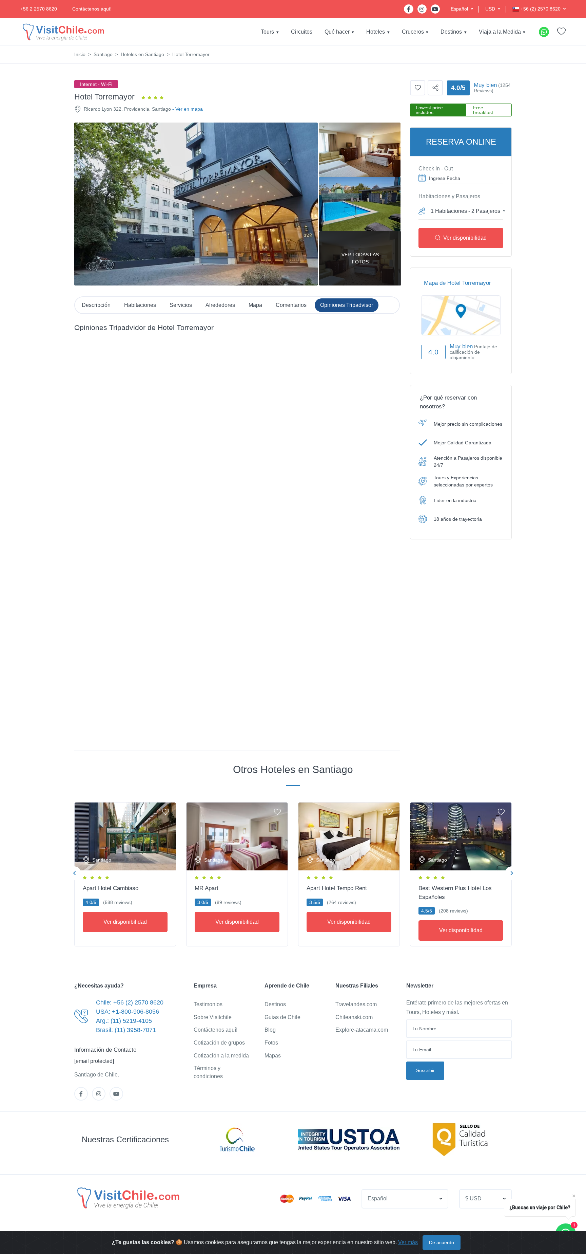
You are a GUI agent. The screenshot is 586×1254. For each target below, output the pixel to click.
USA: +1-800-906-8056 (127, 1011)
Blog (270, 1030)
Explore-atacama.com (361, 1030)
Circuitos (301, 32)
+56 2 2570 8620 (38, 9)
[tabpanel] (125, 873)
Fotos (271, 1043)
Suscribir (425, 1070)
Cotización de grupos (219, 1043)
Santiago (103, 54)
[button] (462, 9)
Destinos (451, 32)
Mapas (273, 1055)
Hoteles (375, 32)
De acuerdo (441, 1242)
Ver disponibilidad (465, 238)
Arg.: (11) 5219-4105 (124, 1020)
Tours (267, 32)
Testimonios (208, 1004)
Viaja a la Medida (500, 32)
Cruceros (413, 32)
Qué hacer (337, 32)
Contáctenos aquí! (92, 9)
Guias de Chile (282, 1017)
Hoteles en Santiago (142, 54)
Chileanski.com (354, 1017)
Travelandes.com (356, 1004)
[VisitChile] (62, 31)
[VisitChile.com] (127, 1198)
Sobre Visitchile (213, 1017)
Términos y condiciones (208, 1072)
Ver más (408, 1242)
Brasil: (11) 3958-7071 (126, 1030)
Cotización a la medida (221, 1055)
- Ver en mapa (187, 109)
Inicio (79, 54)
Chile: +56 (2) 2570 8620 (129, 1002)
